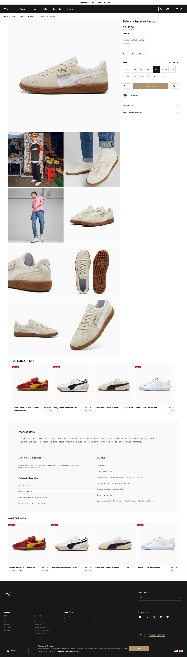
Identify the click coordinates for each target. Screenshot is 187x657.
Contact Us (8, 619)
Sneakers (31, 16)
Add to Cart (150, 86)
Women (13, 16)
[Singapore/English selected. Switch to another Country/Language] (16, 651)
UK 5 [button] (134, 69)
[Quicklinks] (181, 8)
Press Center (68, 622)
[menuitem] (22, 9)
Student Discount (39, 633)
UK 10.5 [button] (156, 77)
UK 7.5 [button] (164, 69)
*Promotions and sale (41, 619)
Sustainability (97, 619)
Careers (95, 622)
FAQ (5, 616)
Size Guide (172, 63)
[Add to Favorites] (174, 86)
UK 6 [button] (141, 69)
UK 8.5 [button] (126, 77)
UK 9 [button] (134, 77)
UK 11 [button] (164, 77)
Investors (96, 616)
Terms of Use (38, 625)
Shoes (22, 16)
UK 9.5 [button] (142, 77)
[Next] (171, 388)
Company (67, 616)
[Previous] (15, 388)
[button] (126, 40)
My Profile (7, 627)
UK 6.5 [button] (149, 69)
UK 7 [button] (156, 69)
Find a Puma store (10, 622)
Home (6, 16)
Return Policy (38, 616)
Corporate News (69, 619)
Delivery (7, 630)
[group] (32, 388)
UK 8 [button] (172, 69)
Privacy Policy (38, 622)
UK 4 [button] (126, 69)
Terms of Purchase (40, 627)
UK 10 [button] (149, 77)
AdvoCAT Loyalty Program (42, 630)
